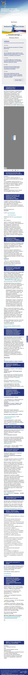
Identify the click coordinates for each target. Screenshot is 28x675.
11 (21, 35)
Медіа (14, 28)
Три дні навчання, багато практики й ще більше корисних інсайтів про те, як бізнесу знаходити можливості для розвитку (14, 54)
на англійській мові (7, 573)
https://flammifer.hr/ (11, 212)
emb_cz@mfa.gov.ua (8, 387)
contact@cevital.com (7, 418)
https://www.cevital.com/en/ (10, 416)
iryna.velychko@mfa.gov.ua (8, 493)
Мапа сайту (3, 13)
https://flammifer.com (12, 215)
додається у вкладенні (13, 412)
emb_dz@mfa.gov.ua (12, 423)
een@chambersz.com (7, 443)
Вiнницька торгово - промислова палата (10, 10)
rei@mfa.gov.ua (19, 279)
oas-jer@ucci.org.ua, (16, 103)
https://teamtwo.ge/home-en (14, 339)
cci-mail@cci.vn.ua (8, 673)
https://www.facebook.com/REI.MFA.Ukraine (12, 278)
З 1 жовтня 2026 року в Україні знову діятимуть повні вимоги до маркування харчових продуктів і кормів (13, 61)
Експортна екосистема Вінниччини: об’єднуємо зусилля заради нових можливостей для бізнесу (12, 67)
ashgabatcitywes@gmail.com (9, 323)
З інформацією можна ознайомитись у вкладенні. (13, 508)
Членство (14, 31)
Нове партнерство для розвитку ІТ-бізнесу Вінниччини (13, 48)
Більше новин (18, 80)
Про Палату (14, 22)
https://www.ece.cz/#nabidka (15, 381)
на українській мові (7, 575)
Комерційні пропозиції (14, 34)
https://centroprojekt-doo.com (9, 265)
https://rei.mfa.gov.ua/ (8, 281)
